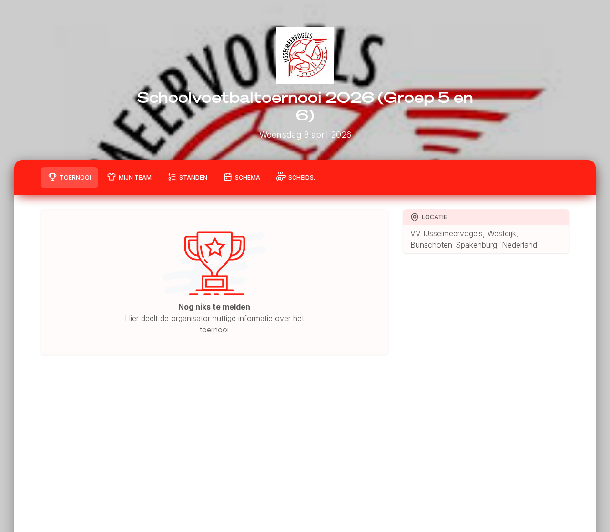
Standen (193, 177)
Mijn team (135, 177)
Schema (247, 177)
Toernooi (75, 177)
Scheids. (301, 177)
